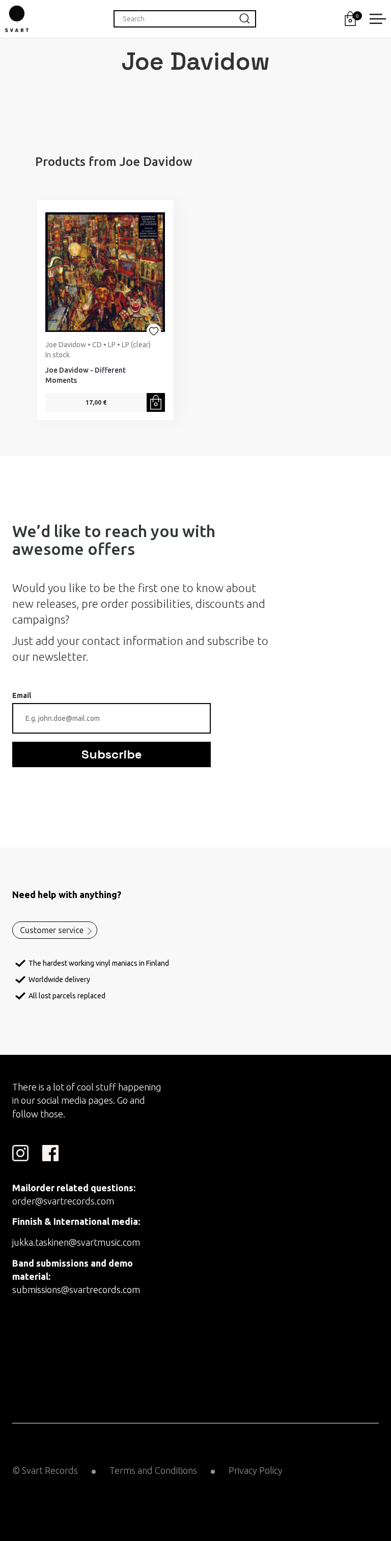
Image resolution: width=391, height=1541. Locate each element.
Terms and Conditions (153, 1470)
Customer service (51, 930)
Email (21, 695)
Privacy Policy (256, 1470)
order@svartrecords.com (63, 1201)
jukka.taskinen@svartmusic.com (76, 1242)
